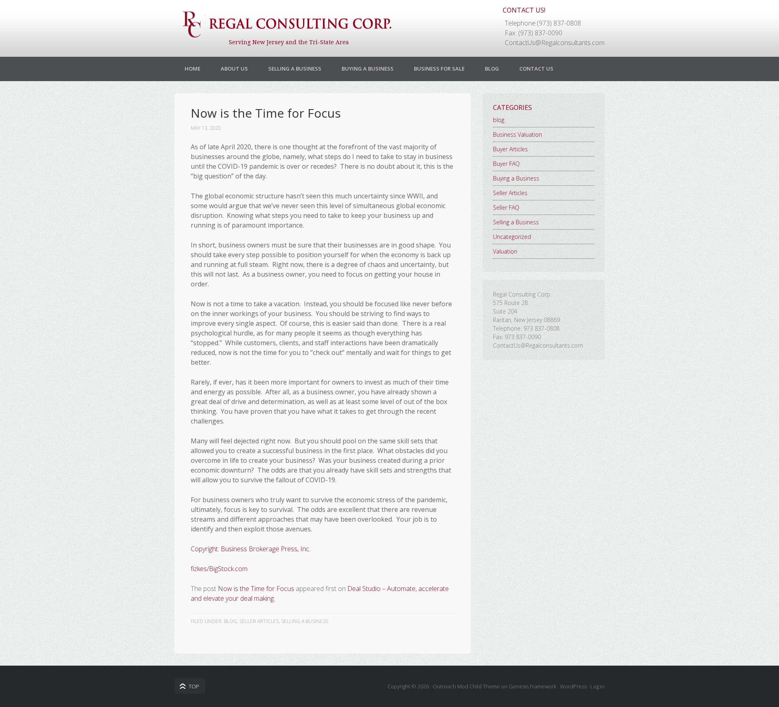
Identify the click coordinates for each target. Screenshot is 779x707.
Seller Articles (259, 621)
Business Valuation (517, 134)
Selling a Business (294, 68)
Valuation (505, 251)
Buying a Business (368, 68)
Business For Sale (439, 68)
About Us (234, 68)
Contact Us (536, 68)
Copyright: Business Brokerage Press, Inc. (250, 548)
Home (192, 68)
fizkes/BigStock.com (219, 568)
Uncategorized (512, 237)
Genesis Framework (532, 686)
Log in (597, 686)
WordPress (573, 686)
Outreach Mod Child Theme (466, 686)
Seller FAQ (506, 207)
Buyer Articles (510, 149)
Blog (492, 68)
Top (194, 686)
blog (230, 621)
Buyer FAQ (506, 164)
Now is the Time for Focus (256, 588)
